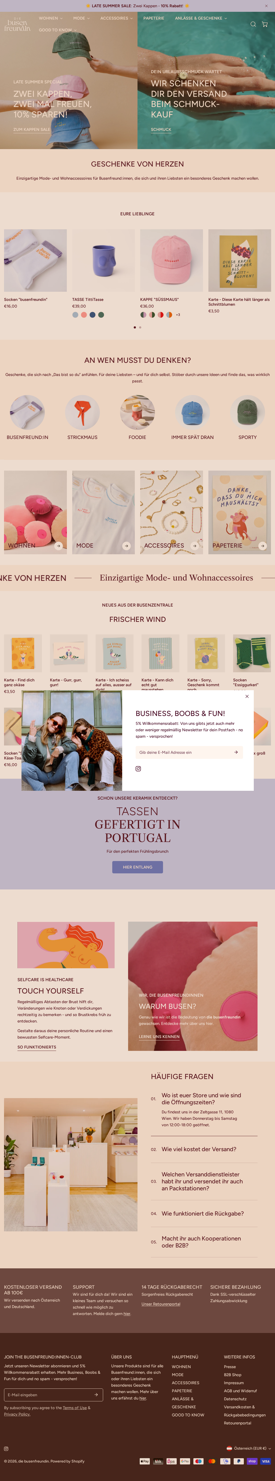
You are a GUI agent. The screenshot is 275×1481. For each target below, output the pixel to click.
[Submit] (236, 752)
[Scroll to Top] (265, 1452)
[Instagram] (138, 768)
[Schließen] (247, 696)
